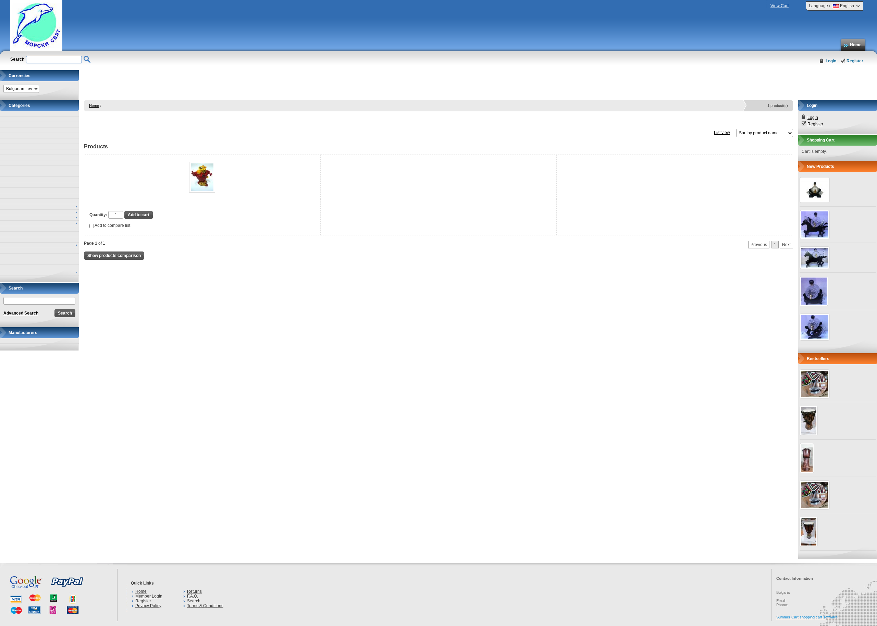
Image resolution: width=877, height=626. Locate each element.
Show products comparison (114, 255)
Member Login (148, 596)
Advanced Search (20, 313)
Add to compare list (112, 225)
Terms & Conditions (205, 605)
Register (855, 61)
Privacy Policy (148, 605)
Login (831, 61)
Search (193, 601)
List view (722, 132)
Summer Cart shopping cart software (807, 617)
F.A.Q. (192, 596)
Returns (194, 591)
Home (856, 44)
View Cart (779, 5)
